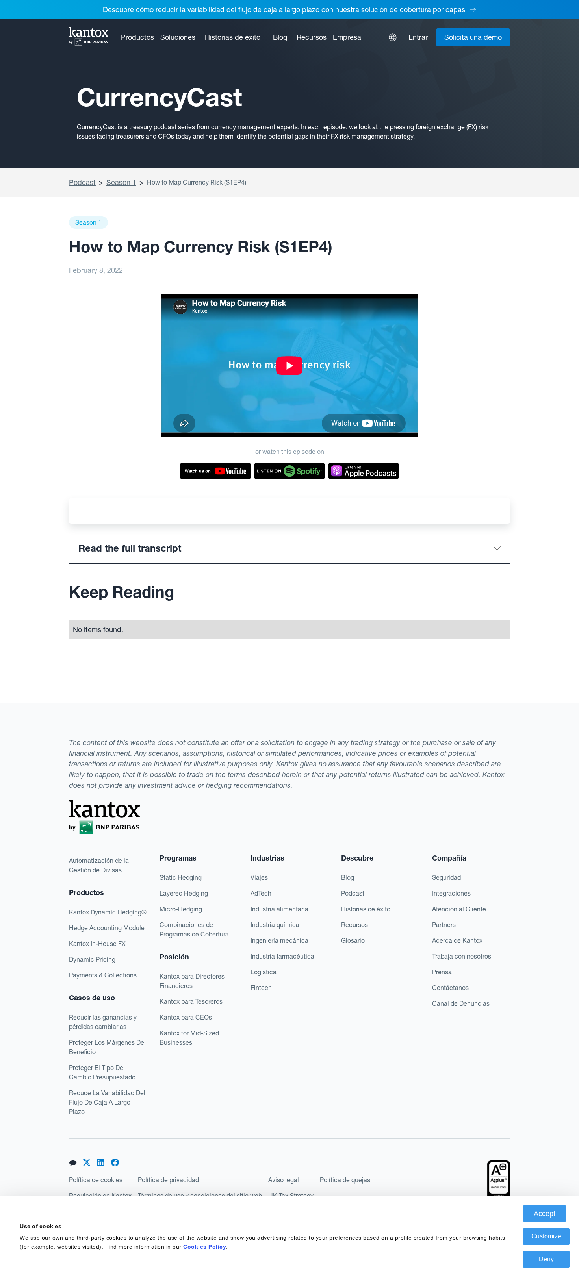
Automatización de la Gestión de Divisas (99, 865)
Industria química (275, 925)
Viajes (259, 877)
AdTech (261, 893)
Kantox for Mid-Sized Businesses (189, 1037)
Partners (444, 925)
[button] (137, 37)
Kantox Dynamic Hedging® (108, 912)
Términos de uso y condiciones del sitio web (200, 1195)
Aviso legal (283, 1180)
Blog (280, 37)
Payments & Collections (103, 975)
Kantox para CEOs (186, 1017)
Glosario (353, 940)
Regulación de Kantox (100, 1195)
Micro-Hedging (181, 909)
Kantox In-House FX (97, 944)
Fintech (261, 988)
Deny (546, 1259)
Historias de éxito (232, 37)
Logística (264, 972)
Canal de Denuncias (461, 1003)
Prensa (442, 972)
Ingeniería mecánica (279, 940)
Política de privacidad (168, 1180)
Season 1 (121, 182)
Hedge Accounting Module (107, 928)
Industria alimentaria (279, 909)
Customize (546, 1236)
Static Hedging (181, 877)
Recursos (354, 925)
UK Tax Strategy (291, 1195)
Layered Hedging (184, 893)
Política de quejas (345, 1180)
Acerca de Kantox (457, 940)
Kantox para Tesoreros (191, 1001)
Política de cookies (95, 1180)
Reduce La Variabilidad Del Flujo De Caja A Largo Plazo (107, 1102)
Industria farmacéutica (282, 956)
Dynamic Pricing (92, 959)
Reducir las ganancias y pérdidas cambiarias (103, 1022)
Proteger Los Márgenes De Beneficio (106, 1047)
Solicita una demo (473, 37)
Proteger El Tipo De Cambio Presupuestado (102, 1072)
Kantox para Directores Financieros (192, 981)
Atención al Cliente (459, 909)
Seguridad (446, 877)
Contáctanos (450, 988)
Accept (544, 1214)
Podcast (82, 182)
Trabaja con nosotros (461, 956)
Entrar (418, 37)
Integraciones (451, 893)
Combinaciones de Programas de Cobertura (194, 929)
